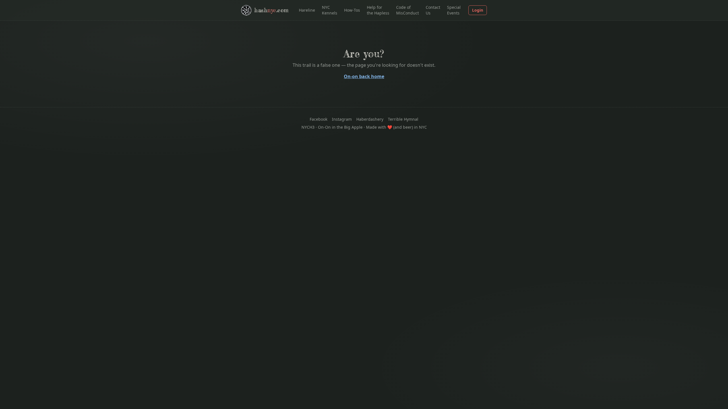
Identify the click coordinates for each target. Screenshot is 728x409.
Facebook (318, 119)
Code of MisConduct (407, 10)
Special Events (454, 10)
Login (477, 10)
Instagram (342, 119)
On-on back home (364, 76)
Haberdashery (369, 119)
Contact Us (433, 10)
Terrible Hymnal (403, 119)
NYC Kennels (329, 10)
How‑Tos (352, 10)
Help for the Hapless (378, 10)
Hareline (307, 10)
